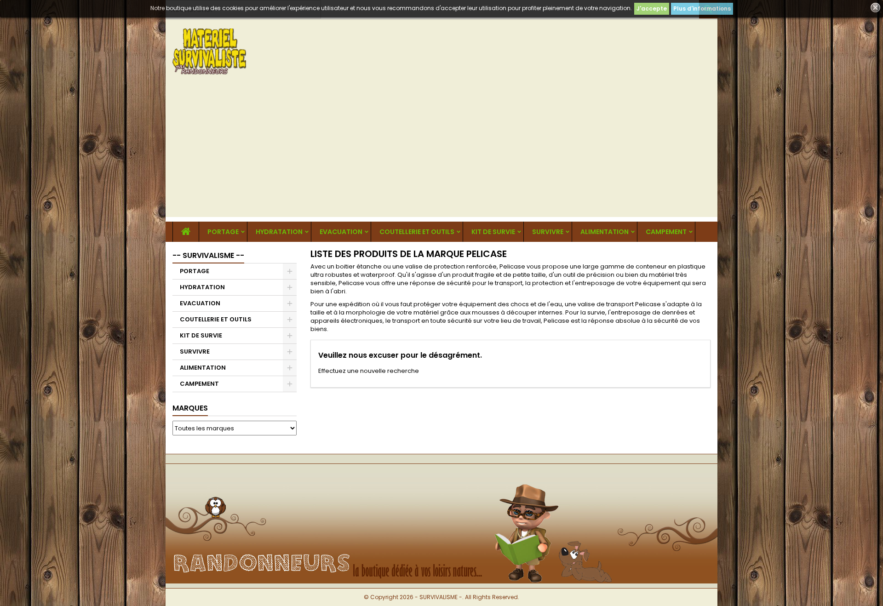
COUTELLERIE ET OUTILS (416, 231)
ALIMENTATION (604, 231)
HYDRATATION (279, 231)
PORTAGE (223, 231)
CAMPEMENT (666, 231)
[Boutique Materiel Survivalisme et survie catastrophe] (441, 479)
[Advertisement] (441, 152)
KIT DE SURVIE (493, 231)
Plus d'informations (702, 8)
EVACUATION (341, 231)
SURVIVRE (547, 231)
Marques (190, 408)
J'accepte (651, 8)
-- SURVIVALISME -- (208, 255)
